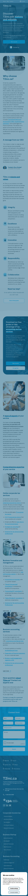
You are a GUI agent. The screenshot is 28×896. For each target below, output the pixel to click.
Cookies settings (14, 888)
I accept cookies (14, 892)
